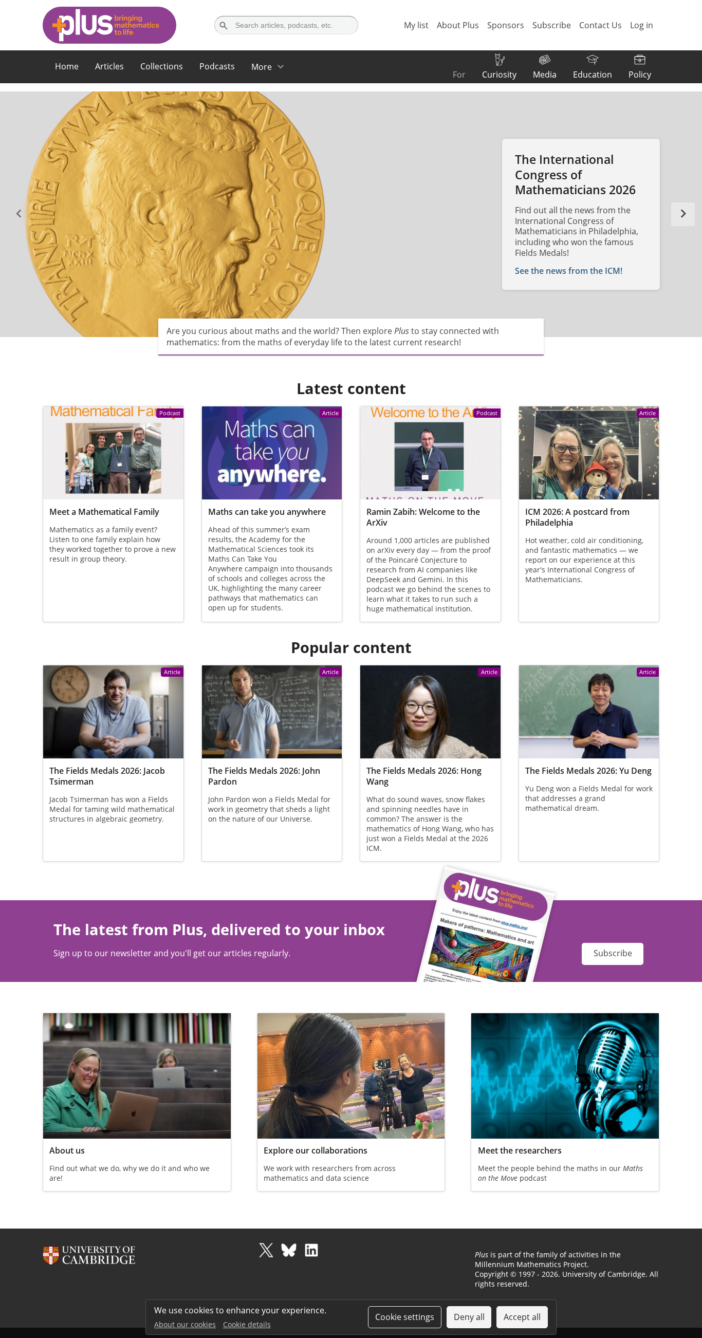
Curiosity (499, 74)
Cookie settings (404, 1317)
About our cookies (185, 1324)
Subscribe (613, 953)
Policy (640, 74)
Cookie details (247, 1324)
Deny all (469, 1317)
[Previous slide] (19, 214)
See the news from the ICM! (568, 270)
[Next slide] (683, 214)
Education (592, 74)
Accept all (522, 1317)
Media (545, 74)
